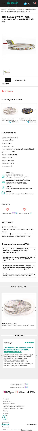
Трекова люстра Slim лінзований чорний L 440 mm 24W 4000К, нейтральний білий (18, 349)
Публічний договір (26, 429)
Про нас (6, 399)
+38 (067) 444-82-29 (17, 385)
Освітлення (11, 9)
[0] (34, 3)
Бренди (5, 411)
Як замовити (7, 401)
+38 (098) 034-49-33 (17, 388)
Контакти (6, 413)
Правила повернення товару (13, 408)
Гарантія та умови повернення (13, 406)
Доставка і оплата (9, 404)
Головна (3, 9)
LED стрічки (20, 9)
